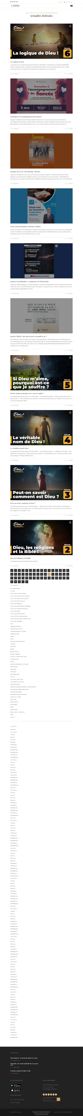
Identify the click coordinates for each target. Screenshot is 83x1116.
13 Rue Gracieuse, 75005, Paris (51, 1084)
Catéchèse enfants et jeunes (18, 631)
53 (52, 577)
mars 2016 (12, 1029)
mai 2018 (12, 966)
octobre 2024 (13, 782)
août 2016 (12, 1017)
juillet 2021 (13, 878)
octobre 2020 (13, 901)
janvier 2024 (13, 805)
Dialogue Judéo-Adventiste (17, 641)
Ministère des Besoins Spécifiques (19, 689)
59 (15, 581)
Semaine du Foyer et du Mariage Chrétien (25, 171)
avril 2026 (12, 739)
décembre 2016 (14, 1007)
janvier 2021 (13, 893)
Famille (12, 661)
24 (64, 570)
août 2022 (12, 848)
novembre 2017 (14, 981)
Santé (12, 714)
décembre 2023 (14, 807)
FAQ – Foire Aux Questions (17, 1099)
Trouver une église (15, 1102)
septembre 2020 (14, 903)
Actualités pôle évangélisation (18, 616)
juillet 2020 (13, 908)
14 (26, 570)
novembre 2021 (14, 870)
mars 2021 (12, 888)
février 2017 (13, 1002)
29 (23, 574)
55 (60, 577)
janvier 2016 (13, 1034)
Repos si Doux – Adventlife (17, 712)
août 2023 (12, 817)
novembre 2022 (14, 840)
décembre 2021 (14, 868)
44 (19, 577)
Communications (14, 633)
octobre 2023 (13, 812)
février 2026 (13, 744)
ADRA (11, 623)
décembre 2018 (14, 951)
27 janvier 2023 (15, 73)
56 (64, 577)
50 (41, 577)
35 (45, 574)
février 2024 (13, 802)
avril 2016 (12, 1027)
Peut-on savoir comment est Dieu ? (22, 503)
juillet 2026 (13, 732)
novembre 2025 (14, 752)
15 (30, 570)
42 (11, 577)
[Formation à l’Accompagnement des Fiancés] (41, 96)
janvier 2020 (13, 923)
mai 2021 (12, 883)
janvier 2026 (13, 747)
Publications (13, 709)
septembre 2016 (14, 1014)
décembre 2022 (14, 838)
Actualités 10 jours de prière (18, 593)
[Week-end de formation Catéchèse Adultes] (41, 205)
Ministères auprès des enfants (18, 694)
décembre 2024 (14, 777)
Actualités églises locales (17, 601)
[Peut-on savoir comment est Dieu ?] (41, 482)
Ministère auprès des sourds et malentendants (23, 686)
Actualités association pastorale (19, 598)
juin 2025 (12, 762)
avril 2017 (12, 997)
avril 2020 (12, 916)
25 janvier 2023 (15, 405)
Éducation (13, 646)
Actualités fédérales (16, 603)
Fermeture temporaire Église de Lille (20, 1071)
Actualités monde (15, 611)
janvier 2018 (13, 976)
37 (52, 574)
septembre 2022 (14, 845)
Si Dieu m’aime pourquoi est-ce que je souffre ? (27, 393)
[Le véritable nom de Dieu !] (41, 427)
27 (15, 574)
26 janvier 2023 (15, 128)
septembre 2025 (14, 757)
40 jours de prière (15, 588)
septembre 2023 (14, 815)
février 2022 (13, 863)
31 (30, 574)
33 (38, 574)
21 (52, 570)
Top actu (12, 717)
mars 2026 (12, 742)
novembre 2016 (14, 1009)
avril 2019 (12, 944)
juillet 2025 (13, 759)
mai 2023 (12, 825)
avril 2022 (12, 858)
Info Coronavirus (15, 674)
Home (27, 13)
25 (67, 570)
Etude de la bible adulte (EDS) (18, 656)
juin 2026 (12, 734)
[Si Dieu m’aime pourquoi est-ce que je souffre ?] (41, 372)
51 (45, 577)
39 (60, 574)
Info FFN (33, 13)
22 (56, 570)
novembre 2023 (14, 810)
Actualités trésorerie (16, 621)
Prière (12, 707)
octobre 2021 (13, 873)
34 (41, 574)
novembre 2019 (14, 928)
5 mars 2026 (15, 1073)
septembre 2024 (14, 785)
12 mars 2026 (15, 1060)
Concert (12, 636)
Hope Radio (13, 671)
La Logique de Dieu (17, 62)
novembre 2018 (14, 954)
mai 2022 (12, 855)
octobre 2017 (13, 984)
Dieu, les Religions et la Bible (20, 558)
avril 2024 (12, 797)
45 (23, 577)
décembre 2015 (14, 1037)
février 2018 (13, 974)
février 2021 (13, 891)
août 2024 (12, 787)
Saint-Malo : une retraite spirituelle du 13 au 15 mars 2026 (24, 1064)
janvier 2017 (13, 1004)
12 (19, 570)
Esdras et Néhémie (15, 654)
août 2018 (12, 959)
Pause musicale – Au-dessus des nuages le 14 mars (24, 1058)
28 (19, 574)
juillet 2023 (13, 820)
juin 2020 (12, 911)
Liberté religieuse (15, 684)
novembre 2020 (14, 898)
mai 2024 (12, 795)
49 (38, 577)
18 (41, 570)
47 (30, 577)
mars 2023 (12, 830)
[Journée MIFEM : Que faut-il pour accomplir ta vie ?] (41, 315)
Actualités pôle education (17, 613)
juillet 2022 (13, 850)
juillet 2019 (13, 936)
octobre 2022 (13, 843)
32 (34, 574)
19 (45, 570)
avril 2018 (12, 969)
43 (15, 577)
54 (56, 577)
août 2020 (12, 906)
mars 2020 (12, 918)
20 (49, 570)
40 (64, 574)
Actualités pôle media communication (20, 618)
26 (11, 574)
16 (34, 570)
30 (26, 574)
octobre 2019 (13, 931)
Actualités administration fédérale (20, 596)
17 (38, 570)
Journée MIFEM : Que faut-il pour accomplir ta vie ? (28, 336)
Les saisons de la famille (17, 681)
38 (56, 574)
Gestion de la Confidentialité (63, 1112)
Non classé (13, 699)
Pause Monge (13, 704)
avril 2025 (12, 767)
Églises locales (14, 651)
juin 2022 (12, 853)
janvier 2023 (13, 835)
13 (23, 570)
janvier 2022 (13, 865)
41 (67, 574)
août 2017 (12, 989)
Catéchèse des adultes (16, 628)
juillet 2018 (13, 961)
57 (67, 577)
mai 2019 (12, 941)
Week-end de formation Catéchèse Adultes (25, 226)
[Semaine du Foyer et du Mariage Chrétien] (41, 151)
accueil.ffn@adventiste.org (49, 1089)
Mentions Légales (15, 1112)
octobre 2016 (13, 1012)
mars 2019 (12, 946)
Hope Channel (14, 666)
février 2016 (13, 1032)
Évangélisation (14, 659)
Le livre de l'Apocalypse (16, 679)
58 (11, 581)
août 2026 (12, 729)
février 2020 (13, 921)
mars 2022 (12, 860)
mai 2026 (12, 737)
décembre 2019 (14, 926)
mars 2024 (12, 800)
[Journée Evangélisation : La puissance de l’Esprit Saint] (41, 260)
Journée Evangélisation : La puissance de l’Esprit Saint (29, 281)
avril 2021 (12, 886)
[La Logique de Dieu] (41, 41)
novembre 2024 (14, 780)
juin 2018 (12, 964)
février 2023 (13, 833)
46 (26, 577)
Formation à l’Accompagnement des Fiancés (26, 117)
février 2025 (13, 772)
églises (12, 649)
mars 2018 (12, 971)
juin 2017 (12, 994)
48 (34, 577)
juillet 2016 (13, 1019)
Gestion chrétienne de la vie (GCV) (19, 664)
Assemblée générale (15, 626)
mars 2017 (12, 999)
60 (19, 581)
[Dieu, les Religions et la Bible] (41, 537)
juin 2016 (12, 1022)
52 (49, 577)
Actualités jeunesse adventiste (19, 608)
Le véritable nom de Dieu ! (19, 448)
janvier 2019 (13, 949)
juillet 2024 (13, 790)
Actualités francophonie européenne (20, 606)
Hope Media (13, 669)
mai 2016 (12, 1024)
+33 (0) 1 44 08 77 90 (48, 1087)
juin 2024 (12, 792)
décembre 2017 (14, 979)
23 (60, 570)
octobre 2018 (13, 956)
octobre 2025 (13, 754)
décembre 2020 (14, 896)
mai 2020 (12, 913)
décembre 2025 (14, 749)
